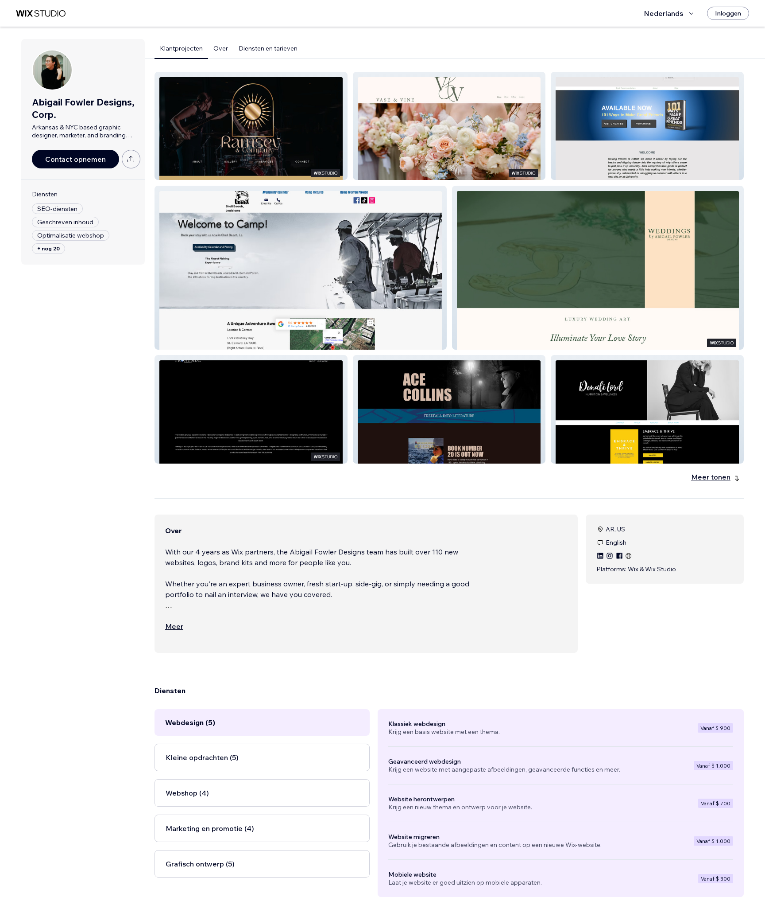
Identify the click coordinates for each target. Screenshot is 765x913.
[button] (251, 126)
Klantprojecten (181, 48)
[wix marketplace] (41, 13)
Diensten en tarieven (268, 48)
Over (220, 48)
